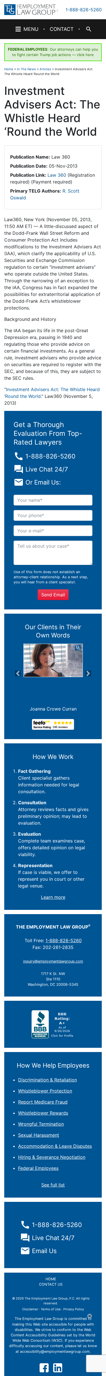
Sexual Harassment (38, 1135)
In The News (26, 69)
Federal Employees (38, 1168)
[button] (18, 673)
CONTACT (61, 29)
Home (8, 69)
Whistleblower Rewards (43, 1113)
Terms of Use (51, 1309)
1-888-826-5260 (84, 9)
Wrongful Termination (41, 1124)
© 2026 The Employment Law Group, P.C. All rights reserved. (51, 1300)
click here (85, 54)
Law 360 (56, 175)
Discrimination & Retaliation (47, 1080)
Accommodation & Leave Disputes (55, 1146)
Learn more (53, 897)
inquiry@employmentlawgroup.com (53, 961)
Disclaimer (30, 1309)
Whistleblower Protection (45, 1091)
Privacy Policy (73, 1309)
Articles (45, 69)
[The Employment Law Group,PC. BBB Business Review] (53, 1024)
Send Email (53, 595)
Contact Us (50, 1284)
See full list (53, 1185)
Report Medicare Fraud (43, 1102)
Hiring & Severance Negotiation (51, 1157)
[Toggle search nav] (88, 29)
